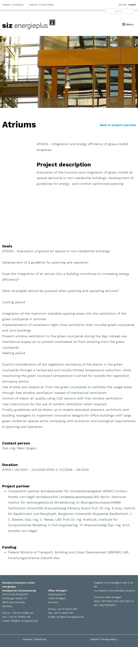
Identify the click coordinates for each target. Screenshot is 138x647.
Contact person (16, 443)
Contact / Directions (12, 4)
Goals (7, 246)
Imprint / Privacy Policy (41, 4)
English (132, 4)
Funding (9, 547)
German (123, 4)
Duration (10, 465)
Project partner (16, 486)
